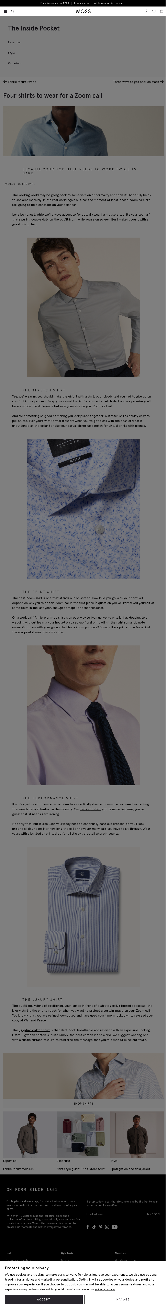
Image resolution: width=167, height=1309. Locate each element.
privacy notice (105, 1289)
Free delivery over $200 (55, 3)
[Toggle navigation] (5, 11)
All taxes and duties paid (109, 3)
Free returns (81, 3)
